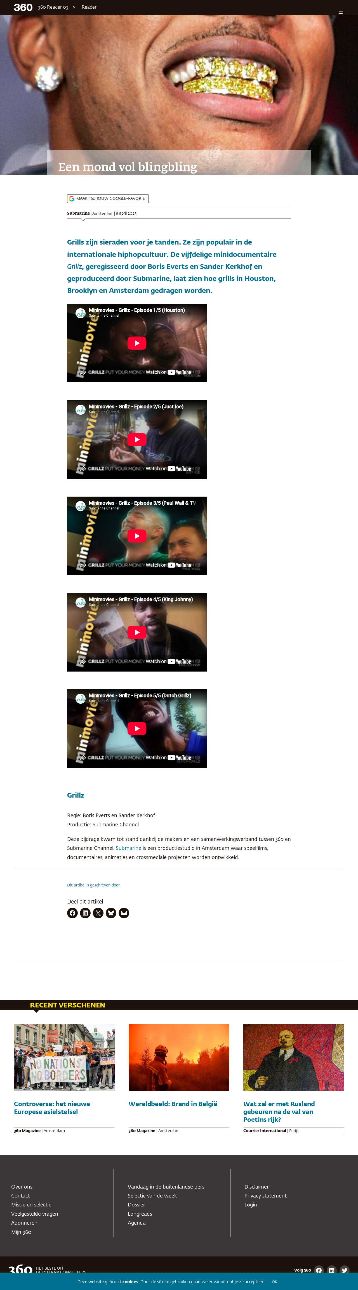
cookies (130, 1282)
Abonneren (24, 1223)
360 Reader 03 (53, 7)
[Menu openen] (340, 11)
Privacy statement (265, 1196)
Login (250, 1205)
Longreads (140, 1214)
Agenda (137, 1223)
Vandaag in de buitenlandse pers (166, 1187)
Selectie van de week (152, 1196)
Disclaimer (256, 1187)
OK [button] (274, 1282)
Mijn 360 (21, 1232)
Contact (20, 1196)
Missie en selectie (31, 1205)
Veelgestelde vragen (34, 1214)
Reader (89, 7)
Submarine (78, 213)
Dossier (136, 1205)
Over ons (21, 1187)
